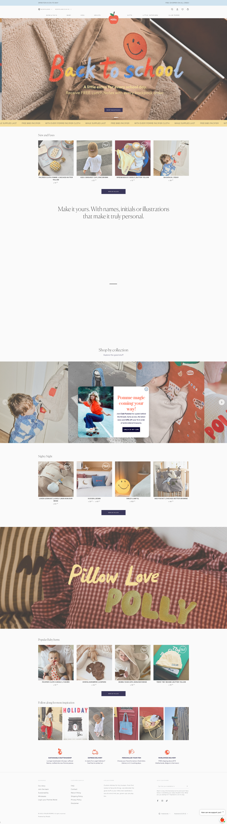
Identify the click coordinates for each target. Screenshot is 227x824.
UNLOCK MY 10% (131, 430)
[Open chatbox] (222, 819)
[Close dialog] (146, 389)
